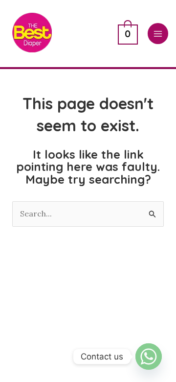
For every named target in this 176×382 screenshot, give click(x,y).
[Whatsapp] (148, 356)
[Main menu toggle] (158, 33)
